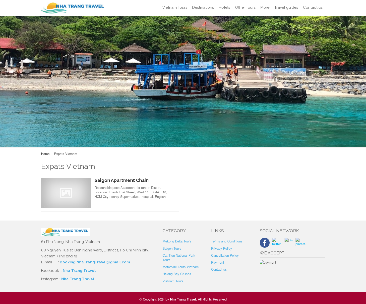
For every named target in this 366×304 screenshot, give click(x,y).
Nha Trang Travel (80, 270)
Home (45, 153)
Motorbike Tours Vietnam (181, 266)
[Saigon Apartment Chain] (66, 193)
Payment (217, 262)
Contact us (312, 7)
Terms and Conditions (227, 241)
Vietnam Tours (174, 7)
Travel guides (286, 7)
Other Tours (245, 7)
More (264, 7)
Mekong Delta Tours (177, 241)
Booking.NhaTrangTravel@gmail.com (95, 262)
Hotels (224, 7)
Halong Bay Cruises (177, 273)
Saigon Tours (172, 248)
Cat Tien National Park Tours (179, 257)
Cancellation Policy (225, 255)
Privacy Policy (221, 248)
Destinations (203, 7)
